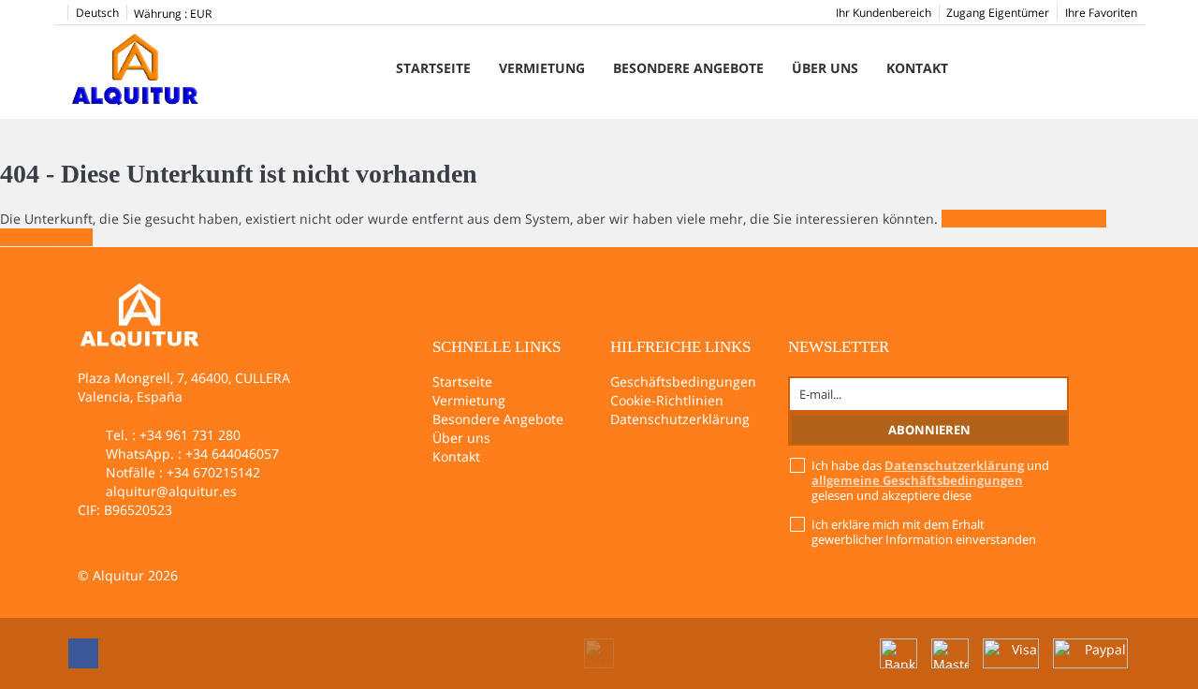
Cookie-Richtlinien (666, 400)
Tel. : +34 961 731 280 (173, 435)
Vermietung (542, 68)
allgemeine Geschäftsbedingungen (917, 480)
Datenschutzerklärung (680, 419)
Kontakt (917, 68)
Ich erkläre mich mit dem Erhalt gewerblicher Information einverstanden (923, 532)
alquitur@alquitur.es (171, 491)
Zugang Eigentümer (997, 13)
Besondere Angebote (688, 68)
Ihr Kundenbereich (883, 13)
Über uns (825, 68)
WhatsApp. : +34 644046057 (192, 453)
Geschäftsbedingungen (683, 381)
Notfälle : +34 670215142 (183, 472)
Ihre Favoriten (1101, 13)
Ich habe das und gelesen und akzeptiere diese (930, 480)
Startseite (433, 68)
